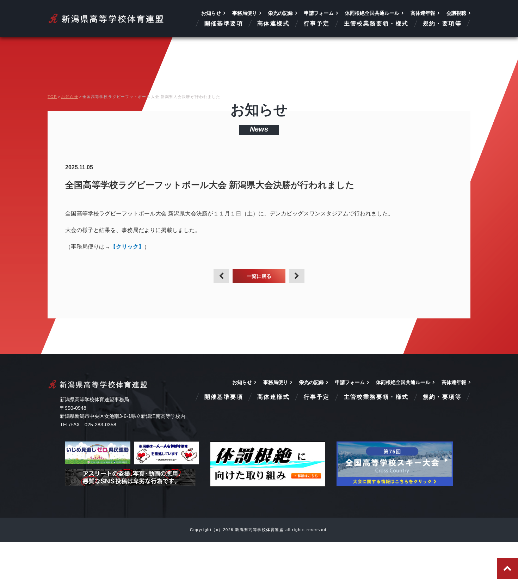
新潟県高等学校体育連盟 (107, 18)
